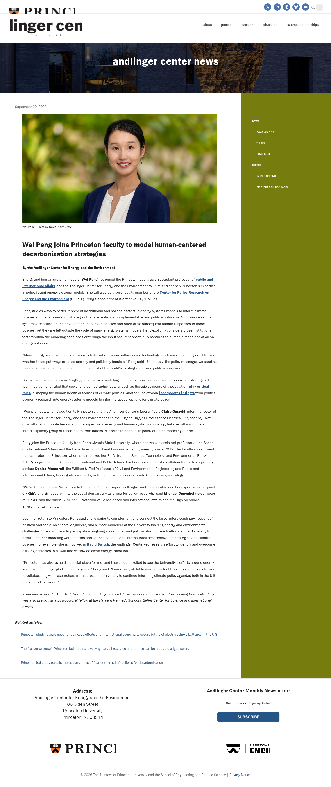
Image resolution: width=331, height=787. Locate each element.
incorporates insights (177, 392)
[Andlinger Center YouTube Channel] (305, 6)
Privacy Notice (240, 774)
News (255, 121)
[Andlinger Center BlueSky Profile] (295, 6)
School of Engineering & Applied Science (248, 748)
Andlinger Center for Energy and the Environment (45, 25)
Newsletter (263, 154)
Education (269, 24)
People (226, 24)
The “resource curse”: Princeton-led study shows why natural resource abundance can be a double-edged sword (105, 648)
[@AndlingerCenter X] (267, 6)
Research (246, 24)
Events (256, 165)
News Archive (265, 132)
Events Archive (266, 176)
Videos (260, 143)
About (207, 24)
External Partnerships (302, 24)
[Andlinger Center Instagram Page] (286, 6)
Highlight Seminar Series (272, 187)
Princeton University (41, 12)
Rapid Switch (98, 544)
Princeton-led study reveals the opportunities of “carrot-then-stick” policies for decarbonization (92, 662)
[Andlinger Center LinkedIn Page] (277, 6)
